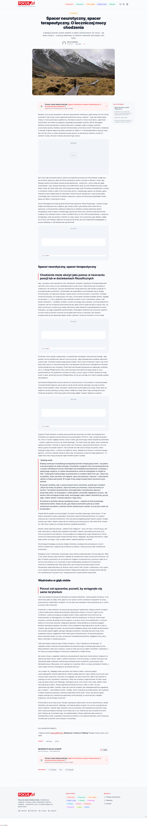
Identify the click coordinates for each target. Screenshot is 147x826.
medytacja (49, 741)
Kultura (79, 804)
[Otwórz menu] (127, 4)
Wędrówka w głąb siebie (121, 117)
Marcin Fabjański (72, 42)
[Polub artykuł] (84, 44)
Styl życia (71, 807)
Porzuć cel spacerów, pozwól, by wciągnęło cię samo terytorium (123, 121)
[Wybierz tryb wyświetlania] (120, 4)
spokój (57, 741)
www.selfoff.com (57, 733)
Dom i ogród (91, 4)
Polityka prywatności (113, 797)
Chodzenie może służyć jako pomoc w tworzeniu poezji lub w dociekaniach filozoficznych (123, 113)
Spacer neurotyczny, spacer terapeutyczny (122, 108)
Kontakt (108, 803)
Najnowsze (69, 4)
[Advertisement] (73, 242)
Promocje (88, 804)
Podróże (70, 804)
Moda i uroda (102, 4)
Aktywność (80, 4)
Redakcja (109, 800)
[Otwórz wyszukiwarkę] (123, 4)
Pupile (80, 807)
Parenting (91, 800)
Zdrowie (112, 4)
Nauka (87, 807)
